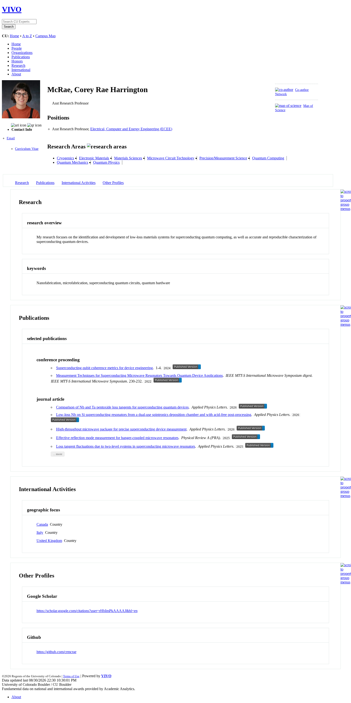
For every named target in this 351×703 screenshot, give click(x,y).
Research (18, 65)
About (16, 74)
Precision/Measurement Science (223, 158)
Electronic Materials (94, 158)
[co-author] (284, 90)
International (20, 70)
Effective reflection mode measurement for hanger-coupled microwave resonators (117, 438)
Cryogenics (65, 158)
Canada (42, 524)
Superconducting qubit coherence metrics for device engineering (104, 368)
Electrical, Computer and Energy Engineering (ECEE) (131, 129)
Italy (40, 532)
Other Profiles (113, 183)
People (16, 48)
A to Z (27, 36)
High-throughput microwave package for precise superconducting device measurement (121, 429)
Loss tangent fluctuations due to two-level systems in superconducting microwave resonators (125, 446)
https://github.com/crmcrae (56, 652)
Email (11, 138)
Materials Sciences (128, 158)
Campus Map (45, 36)
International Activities (79, 183)
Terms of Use (71, 676)
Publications (20, 57)
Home (14, 36)
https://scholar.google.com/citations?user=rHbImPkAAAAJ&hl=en (87, 611)
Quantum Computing (268, 158)
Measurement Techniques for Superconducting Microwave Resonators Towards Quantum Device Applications (139, 375)
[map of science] (288, 106)
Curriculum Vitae (26, 149)
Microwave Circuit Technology (170, 158)
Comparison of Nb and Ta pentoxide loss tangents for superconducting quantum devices (122, 407)
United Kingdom (49, 541)
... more (57, 454)
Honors (17, 61)
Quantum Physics (106, 162)
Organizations (21, 53)
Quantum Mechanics (72, 162)
